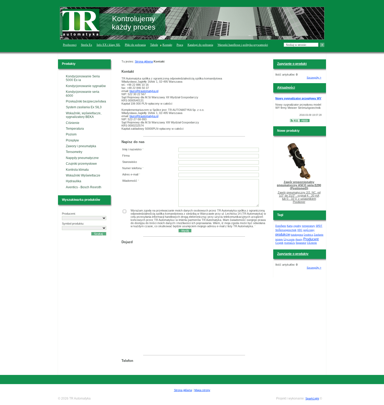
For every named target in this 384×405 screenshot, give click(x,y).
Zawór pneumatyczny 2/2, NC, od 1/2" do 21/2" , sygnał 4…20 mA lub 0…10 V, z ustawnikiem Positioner (299, 197)
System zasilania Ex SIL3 (84, 107)
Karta (290, 226)
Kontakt (167, 44)
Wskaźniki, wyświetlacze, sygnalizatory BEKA (83, 115)
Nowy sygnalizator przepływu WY (298, 98)
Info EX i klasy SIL (108, 44)
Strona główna (144, 61)
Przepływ (72, 140)
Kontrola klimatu (77, 170)
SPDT (319, 226)
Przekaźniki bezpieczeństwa (86, 101)
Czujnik (279, 243)
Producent (311, 239)
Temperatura (75, 128)
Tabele (154, 44)
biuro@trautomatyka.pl (144, 91)
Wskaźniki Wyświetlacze (83, 175)
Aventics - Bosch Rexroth (83, 187)
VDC (299, 230)
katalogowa (297, 234)
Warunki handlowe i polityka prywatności (243, 44)
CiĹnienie (312, 243)
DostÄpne (280, 226)
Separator (301, 243)
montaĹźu (289, 243)
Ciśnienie (72, 123)
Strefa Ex (86, 44)
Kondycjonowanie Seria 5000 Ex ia (83, 78)
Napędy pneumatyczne (82, 158)
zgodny (297, 226)
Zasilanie (318, 234)
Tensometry (74, 152)
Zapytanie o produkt (292, 64)
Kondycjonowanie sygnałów (86, 86)
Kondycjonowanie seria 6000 (82, 93)
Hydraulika (73, 181)
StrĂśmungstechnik (285, 230)
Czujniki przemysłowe (81, 164)
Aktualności (286, 87)
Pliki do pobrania (135, 44)
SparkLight (312, 398)
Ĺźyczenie (289, 239)
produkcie (282, 234)
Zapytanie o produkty (293, 254)
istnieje (279, 239)
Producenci (70, 44)
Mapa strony (202, 390)
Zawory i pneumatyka (81, 146)
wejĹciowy (309, 230)
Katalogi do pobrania (200, 44)
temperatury (308, 226)
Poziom (71, 134)
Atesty (298, 239)
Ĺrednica (308, 234)
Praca (180, 44)
